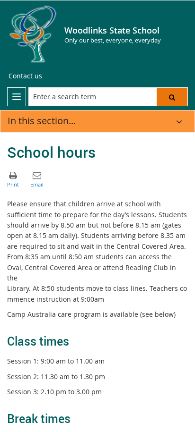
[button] (172, 96)
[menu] (16, 96)
